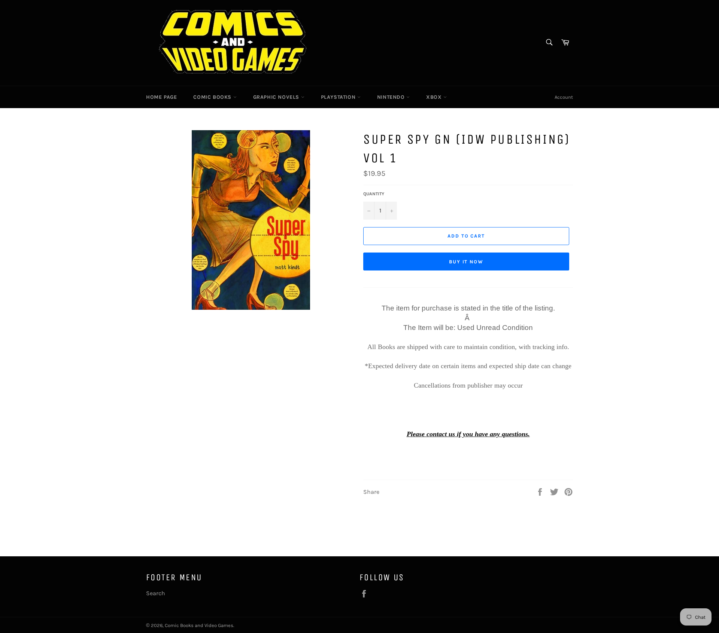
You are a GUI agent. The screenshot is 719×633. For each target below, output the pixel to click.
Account (564, 97)
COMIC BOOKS (213, 97)
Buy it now (466, 261)
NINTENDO (391, 97)
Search (155, 593)
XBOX (434, 97)
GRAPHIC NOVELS (277, 97)
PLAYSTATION (339, 97)
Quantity (373, 193)
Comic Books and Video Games (199, 625)
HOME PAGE (161, 97)
